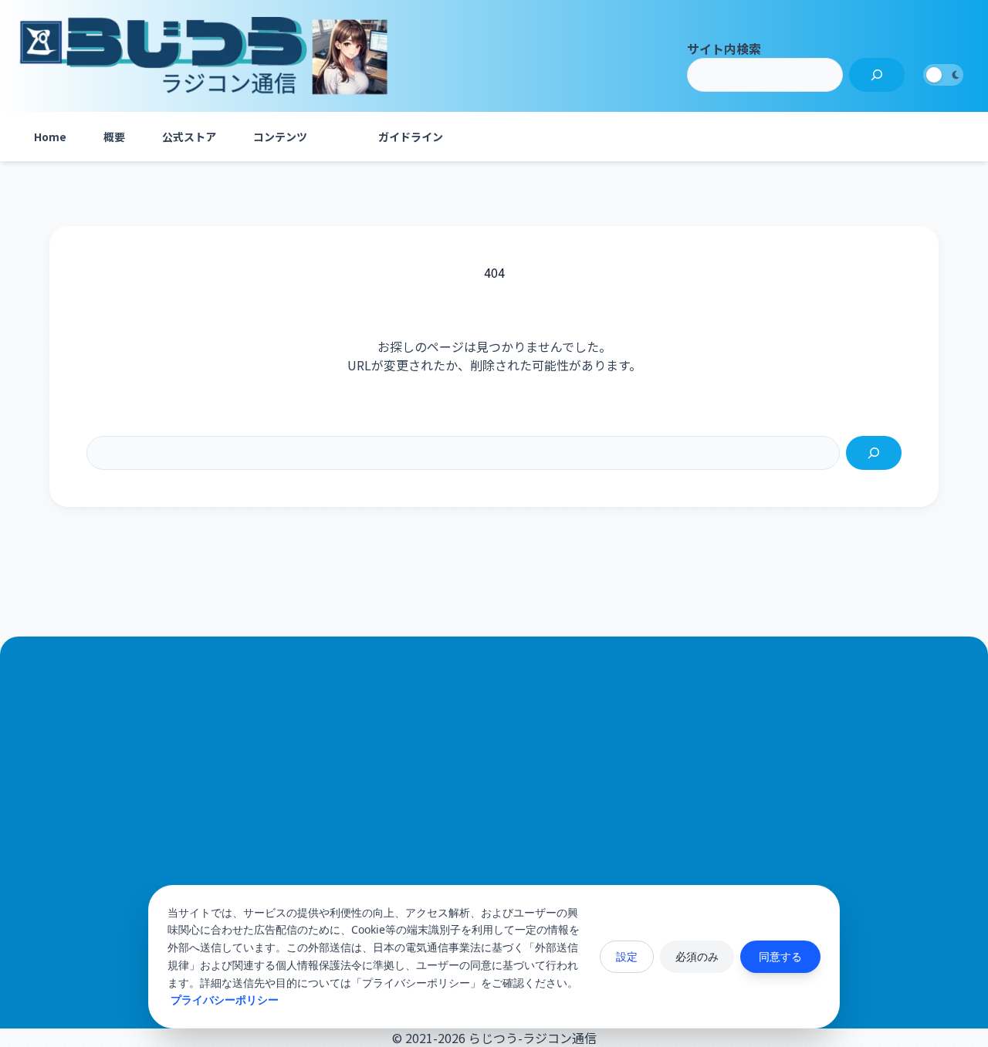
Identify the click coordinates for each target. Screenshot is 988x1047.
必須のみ (697, 956)
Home (50, 136)
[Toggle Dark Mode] (943, 75)
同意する (780, 956)
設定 (627, 956)
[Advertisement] (494, 828)
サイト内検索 (724, 48)
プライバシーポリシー (225, 999)
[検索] (877, 75)
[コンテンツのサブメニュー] (341, 136)
